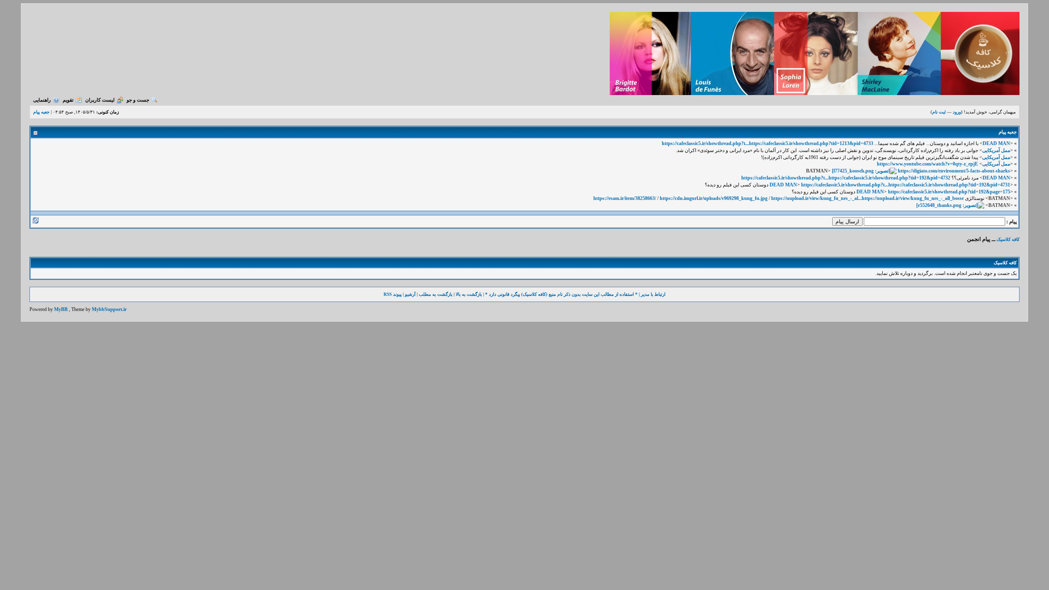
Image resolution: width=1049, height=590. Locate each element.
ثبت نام (939, 111)
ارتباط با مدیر (653, 294)
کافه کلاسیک (1008, 239)
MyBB (61, 309)
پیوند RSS (393, 294)
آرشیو (410, 294)
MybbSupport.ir (109, 309)
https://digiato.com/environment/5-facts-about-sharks (954, 171)
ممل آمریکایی (996, 150)
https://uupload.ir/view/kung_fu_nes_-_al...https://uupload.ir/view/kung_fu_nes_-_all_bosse (867, 198)
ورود (957, 111)
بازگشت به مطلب (435, 294)
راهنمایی (42, 100)
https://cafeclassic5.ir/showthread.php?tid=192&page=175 (949, 192)
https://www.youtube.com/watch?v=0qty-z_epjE (927, 164)
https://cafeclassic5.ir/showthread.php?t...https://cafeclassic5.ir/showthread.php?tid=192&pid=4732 (845, 178)
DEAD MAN (996, 143)
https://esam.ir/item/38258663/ (624, 198)
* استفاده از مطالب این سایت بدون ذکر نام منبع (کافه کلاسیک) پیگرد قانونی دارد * (561, 294)
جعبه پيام (41, 111)
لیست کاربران (100, 100)
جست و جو (138, 100)
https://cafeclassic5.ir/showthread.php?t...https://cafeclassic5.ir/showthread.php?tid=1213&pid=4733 (767, 143)
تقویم (68, 100)
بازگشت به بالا (469, 294)
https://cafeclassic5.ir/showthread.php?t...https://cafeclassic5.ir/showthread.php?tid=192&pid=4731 (905, 185)
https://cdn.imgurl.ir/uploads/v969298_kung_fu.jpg (713, 198)
